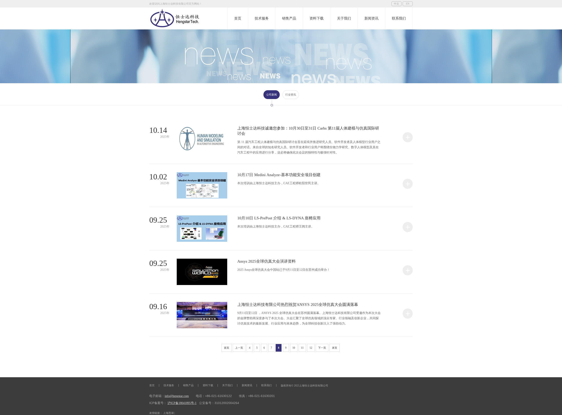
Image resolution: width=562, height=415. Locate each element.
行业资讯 (290, 94)
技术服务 (262, 18)
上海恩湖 (168, 413)
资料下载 (317, 18)
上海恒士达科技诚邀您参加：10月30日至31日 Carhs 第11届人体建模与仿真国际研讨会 (308, 140)
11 (302, 347)
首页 (237, 18)
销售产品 (289, 18)
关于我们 (344, 18)
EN (407, 3)
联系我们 (399, 18)
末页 (334, 347)
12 (311, 347)
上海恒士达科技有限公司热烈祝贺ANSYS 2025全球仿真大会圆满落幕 (309, 313)
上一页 (239, 347)
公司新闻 (271, 94)
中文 (396, 3)
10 (293, 347)
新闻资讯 (371, 18)
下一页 (322, 347)
